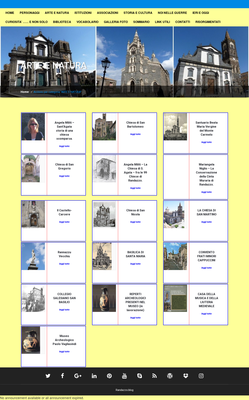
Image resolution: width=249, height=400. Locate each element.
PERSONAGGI (29, 13)
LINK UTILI (162, 22)
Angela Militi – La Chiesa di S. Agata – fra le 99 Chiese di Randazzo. (135, 172)
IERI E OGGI (200, 13)
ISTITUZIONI (83, 13)
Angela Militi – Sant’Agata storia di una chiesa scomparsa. (64, 130)
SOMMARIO (141, 22)
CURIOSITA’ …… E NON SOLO (26, 22)
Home (25, 92)
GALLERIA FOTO (116, 22)
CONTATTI (182, 22)
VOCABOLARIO (87, 22)
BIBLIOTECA (62, 22)
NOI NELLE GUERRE (172, 13)
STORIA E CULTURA (138, 13)
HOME (9, 13)
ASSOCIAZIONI (107, 13)
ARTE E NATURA (57, 13)
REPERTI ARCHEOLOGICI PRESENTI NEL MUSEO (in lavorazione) (135, 302)
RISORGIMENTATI (207, 22)
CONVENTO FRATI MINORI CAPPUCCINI (206, 256)
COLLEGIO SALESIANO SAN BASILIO (64, 298)
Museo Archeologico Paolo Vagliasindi (64, 340)
